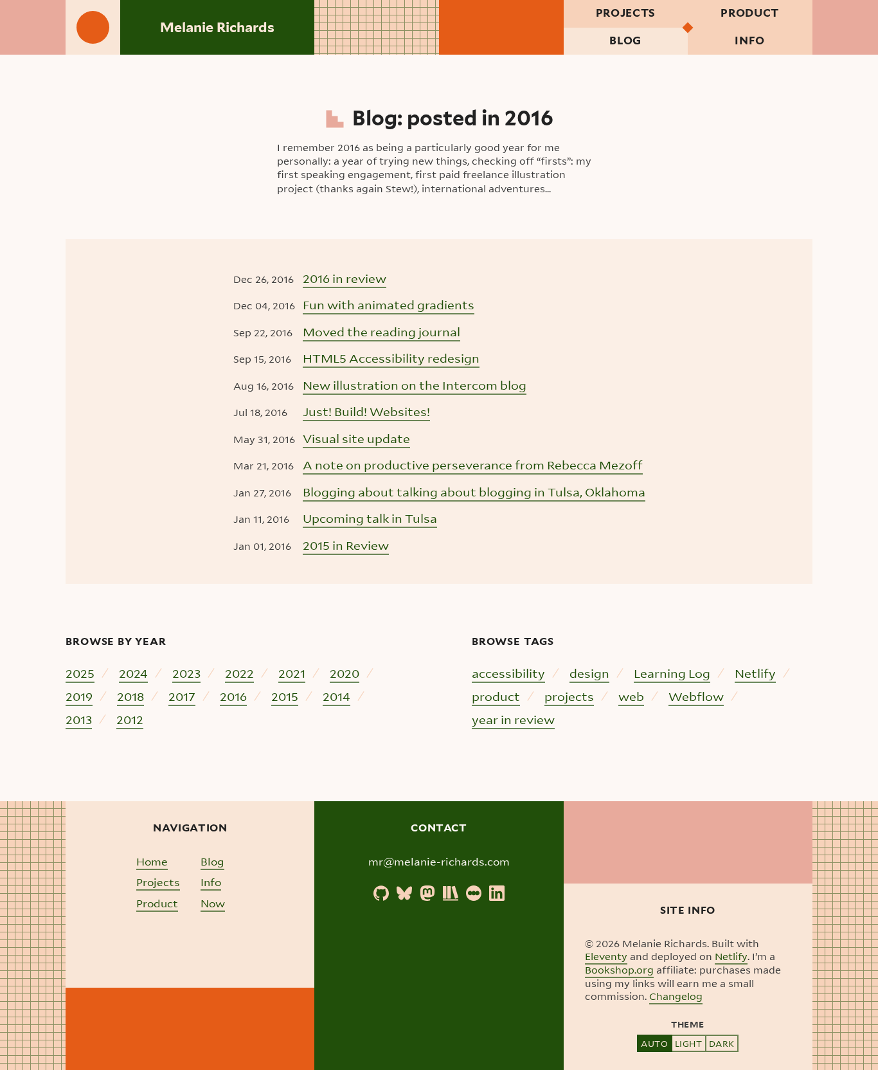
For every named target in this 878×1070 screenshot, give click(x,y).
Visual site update (356, 438)
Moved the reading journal (381, 331)
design (589, 673)
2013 (79, 719)
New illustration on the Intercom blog (414, 385)
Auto (654, 1043)
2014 (336, 696)
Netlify (755, 673)
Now (213, 903)
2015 (284, 696)
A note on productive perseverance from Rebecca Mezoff (473, 465)
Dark (722, 1043)
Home (152, 861)
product (496, 696)
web (631, 696)
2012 (129, 719)
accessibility (508, 673)
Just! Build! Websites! (366, 411)
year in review (513, 719)
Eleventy (606, 956)
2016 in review (344, 278)
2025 (80, 673)
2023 (186, 673)
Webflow (696, 696)
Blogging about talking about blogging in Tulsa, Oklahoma (474, 492)
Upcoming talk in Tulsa (370, 518)
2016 (233, 696)
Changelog (676, 996)
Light (689, 1043)
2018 (130, 696)
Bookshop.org (619, 969)
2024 (133, 673)
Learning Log (672, 673)
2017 (181, 696)
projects (569, 696)
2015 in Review (346, 545)
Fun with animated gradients (388, 304)
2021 (291, 673)
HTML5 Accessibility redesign (391, 358)
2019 (79, 696)
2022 (239, 673)
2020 (344, 673)
